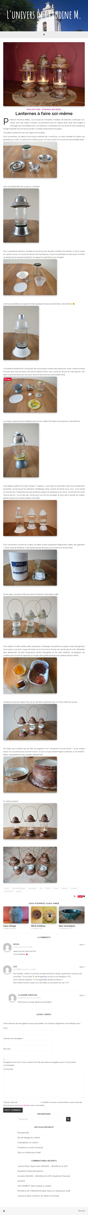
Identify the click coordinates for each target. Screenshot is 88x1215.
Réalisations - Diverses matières (44, 109)
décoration (32, 888)
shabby (18, 891)
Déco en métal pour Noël (29, 1152)
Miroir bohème (38, 926)
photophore (9, 891)
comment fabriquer (18, 888)
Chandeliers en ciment (27, 1142)
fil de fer (48, 888)
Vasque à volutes (43, 1186)
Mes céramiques (67, 926)
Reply (82, 945)
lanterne (64, 888)
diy (40, 888)
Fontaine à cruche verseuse (30, 1147)
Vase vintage (9, 926)
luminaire (74, 888)
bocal (7, 888)
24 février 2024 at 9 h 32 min (24, 969)
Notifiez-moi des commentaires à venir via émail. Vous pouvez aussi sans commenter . (42, 1103)
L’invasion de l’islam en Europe (45, 1196)
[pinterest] (4, 1211)
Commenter (8, 1069)
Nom (6, 1028)
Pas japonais (23, 1132)
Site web (7, 1049)
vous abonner (24, 1105)
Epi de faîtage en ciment (28, 1137)
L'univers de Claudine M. (44, 14)
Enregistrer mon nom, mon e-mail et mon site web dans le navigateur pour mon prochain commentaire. (39, 1063)
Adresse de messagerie (13, 1038)
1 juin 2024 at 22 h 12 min (22, 947)
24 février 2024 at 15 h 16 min (29, 998)
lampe (56, 888)
